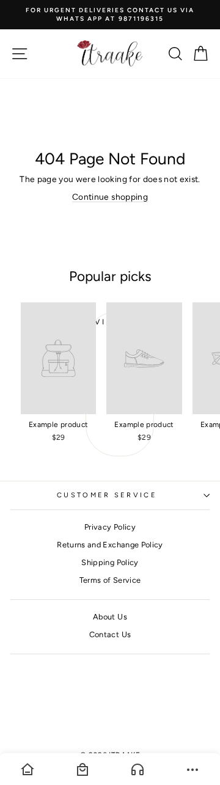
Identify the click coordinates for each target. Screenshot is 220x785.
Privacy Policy (110, 526)
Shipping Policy (109, 562)
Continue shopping (110, 197)
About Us (110, 616)
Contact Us (110, 634)
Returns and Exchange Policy (110, 544)
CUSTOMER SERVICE (107, 495)
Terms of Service (110, 580)
